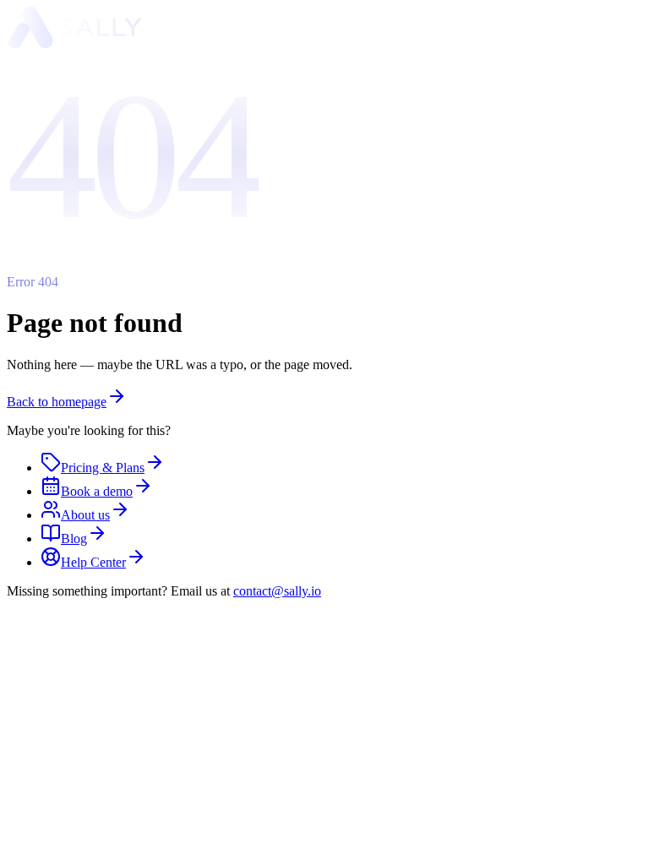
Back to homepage (56, 401)
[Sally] (74, 43)
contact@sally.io (277, 591)
